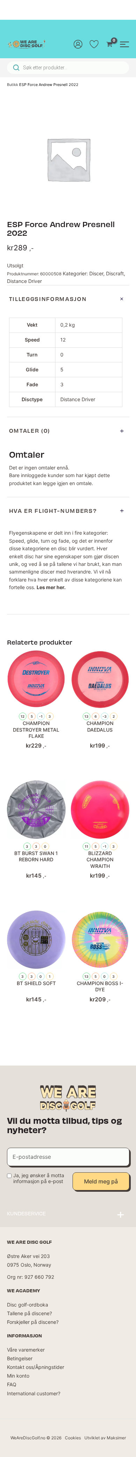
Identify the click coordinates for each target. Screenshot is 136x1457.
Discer (96, 273)
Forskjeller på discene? (33, 1322)
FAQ (11, 1384)
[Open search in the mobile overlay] (68, 67)
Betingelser (19, 1358)
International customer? (33, 1393)
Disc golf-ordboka (27, 1305)
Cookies (73, 1437)
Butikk (12, 84)
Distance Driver (24, 281)
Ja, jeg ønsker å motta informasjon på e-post (38, 1178)
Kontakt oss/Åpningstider (35, 1367)
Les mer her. (51, 587)
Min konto (18, 1376)
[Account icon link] (78, 44)
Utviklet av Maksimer (105, 1437)
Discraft (115, 273)
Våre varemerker (26, 1350)
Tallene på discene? (29, 1313)
